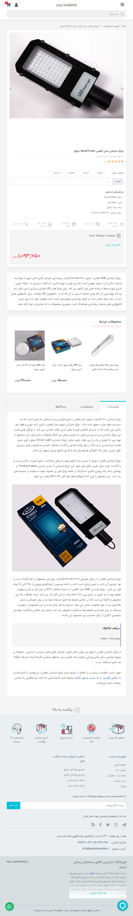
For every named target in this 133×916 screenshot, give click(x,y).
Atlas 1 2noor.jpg (110, 639)
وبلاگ (123, 786)
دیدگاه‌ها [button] (60, 407)
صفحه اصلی (120, 765)
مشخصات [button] (86, 407)
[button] (11, 4)
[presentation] (122, 88)
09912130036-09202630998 (92, 842)
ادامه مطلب (96, 893)
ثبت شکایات (119, 781)
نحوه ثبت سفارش (117, 775)
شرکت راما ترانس (76, 780)
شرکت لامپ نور (76, 785)
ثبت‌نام (13, 805)
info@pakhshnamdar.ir (95, 849)
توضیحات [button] (113, 407)
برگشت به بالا (63, 709)
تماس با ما (121, 770)
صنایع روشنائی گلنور (74, 775)
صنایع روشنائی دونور (74, 769)
